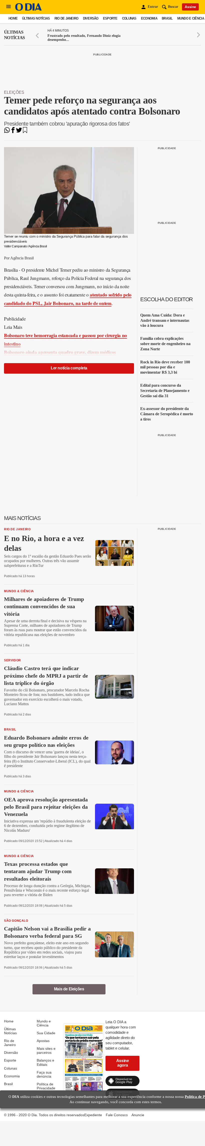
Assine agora (122, 1063)
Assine (190, 7)
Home (13, 18)
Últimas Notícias (36, 18)
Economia (149, 18)
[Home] (28, 9)
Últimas (14, 35)
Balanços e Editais (45, 1062)
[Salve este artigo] (25, 132)
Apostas (43, 1041)
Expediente (93, 1115)
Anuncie (138, 1115)
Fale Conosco (117, 1115)
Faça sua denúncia (44, 1074)
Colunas (129, 18)
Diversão (90, 18)
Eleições (14, 92)
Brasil (167, 18)
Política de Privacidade (46, 1086)
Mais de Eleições (69, 989)
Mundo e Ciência (190, 18)
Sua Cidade (46, 1033)
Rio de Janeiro (66, 18)
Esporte (110, 18)
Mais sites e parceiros (46, 1051)
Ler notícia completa (69, 368)
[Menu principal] (8, 7)
